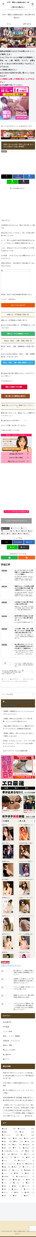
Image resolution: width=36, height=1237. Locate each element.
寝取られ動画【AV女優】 (14, 387)
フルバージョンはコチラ (18, 305)
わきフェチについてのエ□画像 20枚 (15, 751)
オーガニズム (16, 528)
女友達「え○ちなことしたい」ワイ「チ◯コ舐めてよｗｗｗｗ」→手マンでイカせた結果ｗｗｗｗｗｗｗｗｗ (19, 743)
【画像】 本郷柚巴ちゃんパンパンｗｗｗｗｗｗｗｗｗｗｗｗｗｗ (18, 712)
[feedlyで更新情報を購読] (9, 557)
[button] (23, 182)
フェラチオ (6, 531)
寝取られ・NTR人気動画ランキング (18, 333)
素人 (4, 533)
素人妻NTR (6, 528)
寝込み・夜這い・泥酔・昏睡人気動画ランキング (18, 362)
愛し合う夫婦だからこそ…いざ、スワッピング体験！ (18, 1091)
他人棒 (25, 531)
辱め (21, 533)
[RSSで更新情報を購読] (26, 557)
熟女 (31, 531)
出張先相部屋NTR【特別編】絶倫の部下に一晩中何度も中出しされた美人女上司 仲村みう (18, 1099)
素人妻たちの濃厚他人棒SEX (15, 396)
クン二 (24, 528)
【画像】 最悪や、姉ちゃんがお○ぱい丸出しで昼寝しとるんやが (18, 734)
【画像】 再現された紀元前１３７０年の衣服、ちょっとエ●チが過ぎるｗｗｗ (17, 720)
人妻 (19, 531)
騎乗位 (27, 533)
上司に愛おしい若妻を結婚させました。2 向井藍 (18, 1084)
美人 (10, 533)
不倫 (13, 531)
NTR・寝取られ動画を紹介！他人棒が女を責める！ (18, 5)
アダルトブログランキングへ (11, 965)
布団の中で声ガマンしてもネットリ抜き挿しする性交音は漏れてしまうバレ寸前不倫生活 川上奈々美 (18, 1075)
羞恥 (15, 533)
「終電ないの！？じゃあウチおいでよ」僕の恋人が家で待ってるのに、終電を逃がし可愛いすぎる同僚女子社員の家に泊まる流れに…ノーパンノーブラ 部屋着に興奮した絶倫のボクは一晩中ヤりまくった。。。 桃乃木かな (18, 1110)
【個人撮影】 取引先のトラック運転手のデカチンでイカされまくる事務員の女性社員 (18, 727)
